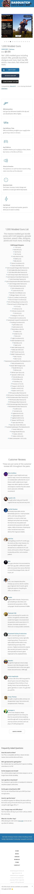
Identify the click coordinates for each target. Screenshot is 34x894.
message (20, 821)
